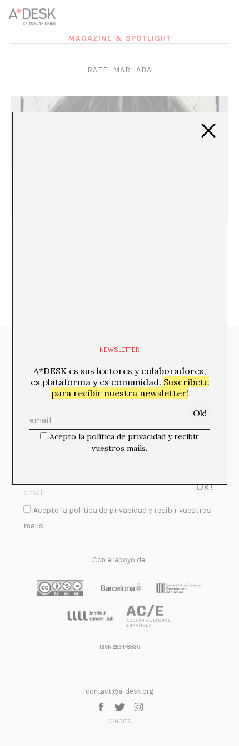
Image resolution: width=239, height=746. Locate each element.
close (208, 131)
